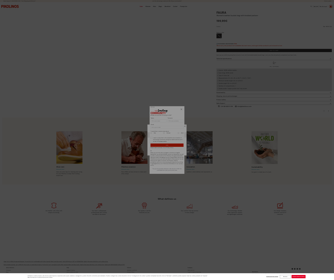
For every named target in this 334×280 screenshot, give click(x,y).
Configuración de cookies (272, 276)
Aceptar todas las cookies (299, 276)
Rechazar (285, 276)
